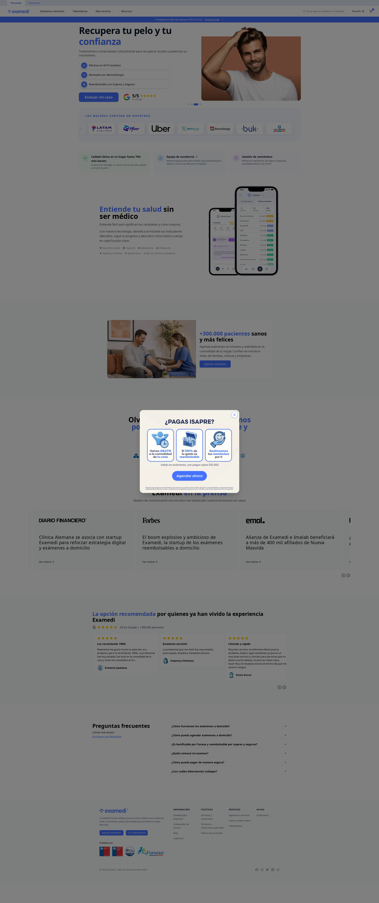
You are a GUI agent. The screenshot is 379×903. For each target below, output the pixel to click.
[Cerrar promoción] (234, 415)
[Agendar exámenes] (189, 451)
